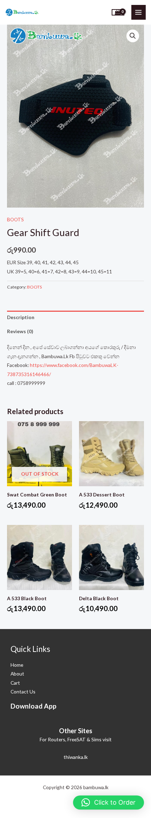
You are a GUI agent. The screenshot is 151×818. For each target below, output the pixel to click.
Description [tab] (20, 317)
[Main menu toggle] (138, 12)
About (17, 674)
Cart (15, 683)
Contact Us (23, 692)
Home (17, 665)
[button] (132, 36)
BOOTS (15, 219)
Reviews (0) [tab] (20, 331)
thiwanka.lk (76, 757)
